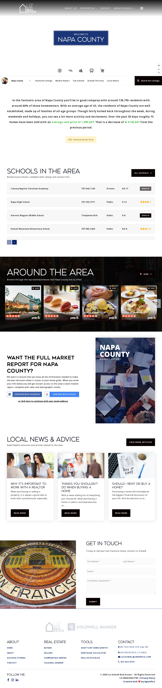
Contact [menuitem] (105, 8)
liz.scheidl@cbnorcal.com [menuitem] (136, 657)
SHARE (36, 288)
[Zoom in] (159, 65)
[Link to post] (30, 465)
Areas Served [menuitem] (123, 8)
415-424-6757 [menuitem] (127, 662)
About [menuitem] (10, 653)
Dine (146, 274)
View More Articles (140, 442)
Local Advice (113, 80)
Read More (20, 513)
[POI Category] (60, 70)
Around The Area (95, 80)
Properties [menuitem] (87, 8)
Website (145, 215)
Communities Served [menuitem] (55, 658)
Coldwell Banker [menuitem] (53, 663)
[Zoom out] (159, 69)
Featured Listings (43, 80)
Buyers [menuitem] (48, 648)
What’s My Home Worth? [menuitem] (94, 648)
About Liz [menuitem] (71, 8)
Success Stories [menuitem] (16, 658)
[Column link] (28, 8)
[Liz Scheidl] (4, 80)
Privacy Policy (147, 678)
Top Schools (78, 80)
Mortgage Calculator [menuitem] (93, 653)
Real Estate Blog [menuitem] (90, 658)
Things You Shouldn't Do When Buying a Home (80, 487)
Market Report (62, 80)
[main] (81, 266)
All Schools (141, 173)
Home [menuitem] (10, 648)
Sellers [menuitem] (48, 653)
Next (157, 303)
